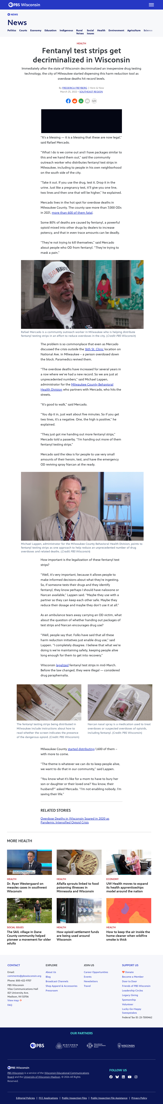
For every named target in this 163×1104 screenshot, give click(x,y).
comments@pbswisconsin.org (24, 975)
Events (88, 976)
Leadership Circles (132, 990)
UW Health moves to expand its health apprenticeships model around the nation (127, 887)
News (14, 14)
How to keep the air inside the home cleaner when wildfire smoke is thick (128, 935)
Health (101, 30)
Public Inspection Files (74, 1098)
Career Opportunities (96, 972)
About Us (51, 972)
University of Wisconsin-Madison (42, 1076)
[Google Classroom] (81, 101)
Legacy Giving (130, 995)
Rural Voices (80, 32)
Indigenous (66, 30)
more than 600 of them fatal (72, 213)
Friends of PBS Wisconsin (136, 985)
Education (51, 30)
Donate (129, 972)
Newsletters (91, 981)
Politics (11, 30)
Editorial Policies (25, 1098)
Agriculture (134, 30)
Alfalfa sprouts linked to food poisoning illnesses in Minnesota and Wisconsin (78, 887)
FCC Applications (48, 1098)
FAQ (9, 1005)
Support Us (130, 965)
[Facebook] (68, 101)
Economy (35, 30)
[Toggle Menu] (151, 4)
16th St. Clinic (94, 349)
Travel (87, 985)
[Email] (87, 101)
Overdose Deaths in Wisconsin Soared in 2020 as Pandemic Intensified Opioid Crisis (75, 820)
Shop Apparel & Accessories (61, 985)
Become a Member (133, 976)
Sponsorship (129, 999)
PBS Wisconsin (15, 1072)
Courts (23, 30)
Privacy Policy (139, 1098)
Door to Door (129, 981)
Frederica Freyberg (74, 87)
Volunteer (127, 1004)
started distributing (81, 749)
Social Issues (90, 32)
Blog (48, 976)
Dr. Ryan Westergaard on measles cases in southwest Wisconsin (27, 887)
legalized (62, 665)
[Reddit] (74, 101)
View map (13, 1000)
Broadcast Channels (57, 981)
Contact (13, 965)
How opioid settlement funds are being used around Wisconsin (78, 935)
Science (148, 30)
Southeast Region (91, 91)
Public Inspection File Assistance (109, 1098)
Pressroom (52, 990)
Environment (116, 30)
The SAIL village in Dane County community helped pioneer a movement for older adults (29, 937)
